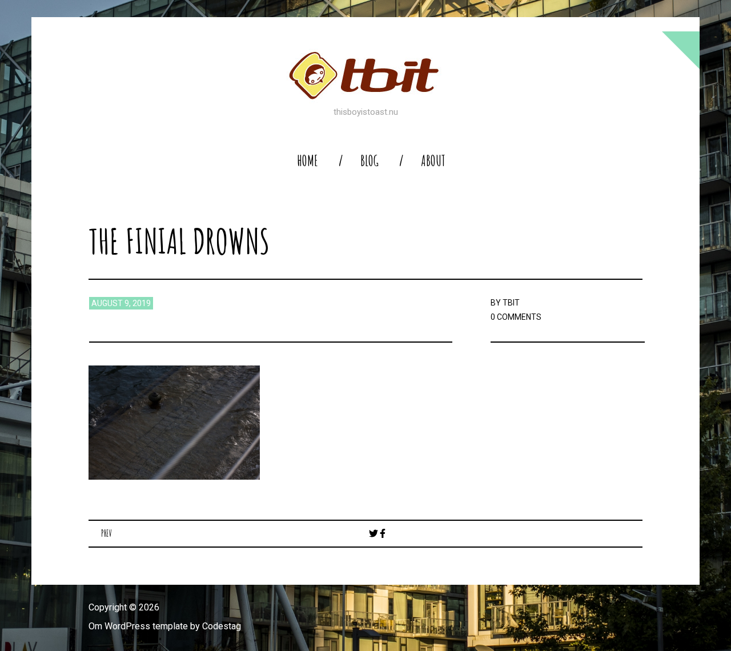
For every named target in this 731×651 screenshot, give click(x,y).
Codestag (221, 626)
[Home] (365, 75)
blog (369, 161)
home (307, 161)
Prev (106, 533)
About (433, 161)
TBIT (511, 302)
